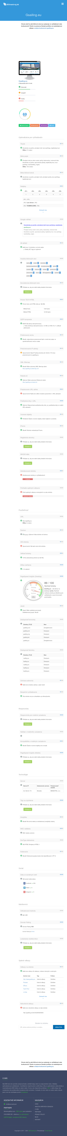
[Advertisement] (41, 45)
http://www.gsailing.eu (29, 979)
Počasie (25, 982)
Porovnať (44, 125)
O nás (37, 1109)
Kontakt (37, 1119)
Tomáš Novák (48, 1130)
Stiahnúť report (24, 125)
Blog (36, 1117)
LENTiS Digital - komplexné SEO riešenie (15, 1117)
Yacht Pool (26, 989)
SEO (48, 1088)
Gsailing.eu (23, 81)
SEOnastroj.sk (32, 1130)
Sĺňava (25, 985)
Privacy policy (40, 1114)
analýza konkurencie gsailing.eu (44, 28)
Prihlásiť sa (28, 292)
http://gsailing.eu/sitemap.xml (31, 368)
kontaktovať (24, 1092)
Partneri (38, 1112)
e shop (25, 992)
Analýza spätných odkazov (44, 1106)
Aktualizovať (35, 125)
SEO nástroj (19, 1111)
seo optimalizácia (24, 1114)
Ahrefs (32, 931)
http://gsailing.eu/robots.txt (30, 382)
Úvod (36, 1104)
